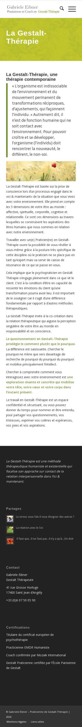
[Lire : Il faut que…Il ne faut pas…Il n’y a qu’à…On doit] (10, 541)
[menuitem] (59, 9)
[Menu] (70, 9)
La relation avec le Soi (29, 527)
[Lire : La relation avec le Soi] (10, 530)
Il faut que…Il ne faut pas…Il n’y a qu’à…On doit (44, 538)
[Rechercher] (59, 9)
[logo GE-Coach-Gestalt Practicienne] (34, 9)
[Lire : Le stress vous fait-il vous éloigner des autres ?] (10, 519)
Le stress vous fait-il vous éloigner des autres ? (45, 516)
